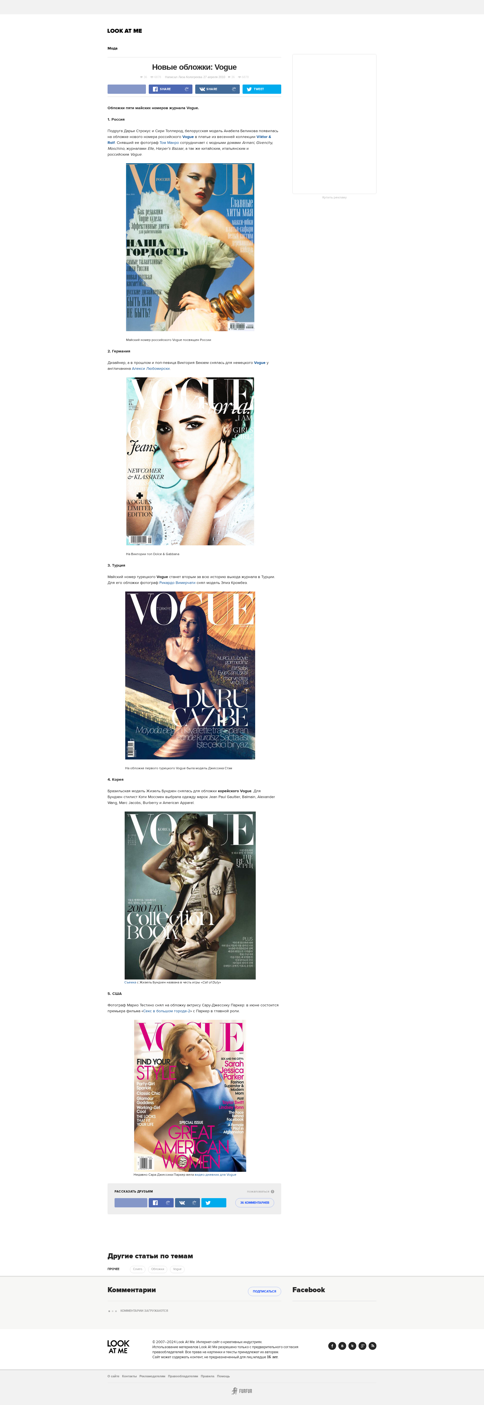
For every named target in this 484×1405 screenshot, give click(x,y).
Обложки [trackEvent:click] (157, 1269)
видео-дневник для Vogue (215, 1175)
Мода (113, 48)
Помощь (223, 1376)
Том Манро (169, 142)
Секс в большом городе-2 (166, 1011)
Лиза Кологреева (190, 77)
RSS (372, 1346)
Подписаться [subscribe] (264, 1292)
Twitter (352, 1346)
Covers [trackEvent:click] (137, 1269)
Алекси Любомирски (151, 368)
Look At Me (125, 31)
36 (145, 77)
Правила (207, 1376)
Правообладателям (183, 1376)
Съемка (130, 982)
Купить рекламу (334, 197)
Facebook (332, 1346)
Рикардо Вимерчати (177, 582)
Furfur (242, 1391)
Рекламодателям (152, 1376)
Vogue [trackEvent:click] (177, 1269)
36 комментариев (254, 1203)
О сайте (113, 1376)
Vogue (188, 136)
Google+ (362, 1346)
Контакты (129, 1376)
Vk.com (342, 1346)
